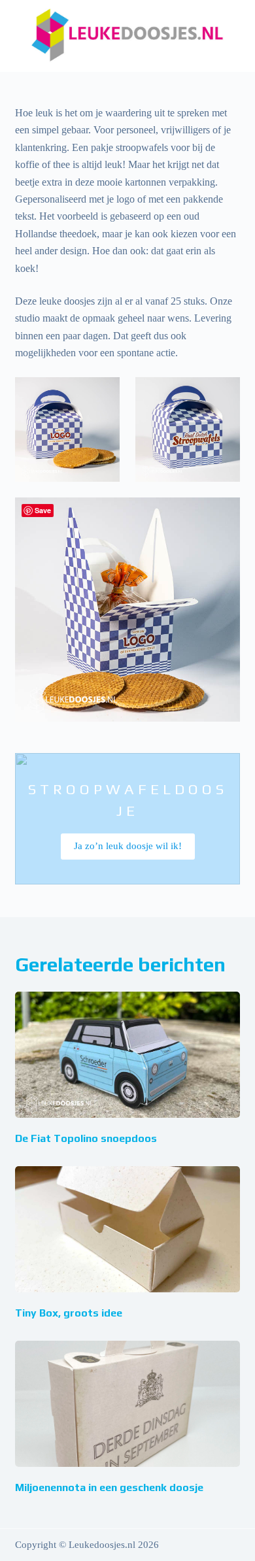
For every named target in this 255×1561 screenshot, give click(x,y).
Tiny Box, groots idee (68, 1313)
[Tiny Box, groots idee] (127, 1229)
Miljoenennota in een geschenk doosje (109, 1487)
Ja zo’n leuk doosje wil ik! (128, 846)
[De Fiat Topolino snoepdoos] (127, 1055)
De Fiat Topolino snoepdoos (86, 1138)
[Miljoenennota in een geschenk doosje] (127, 1404)
